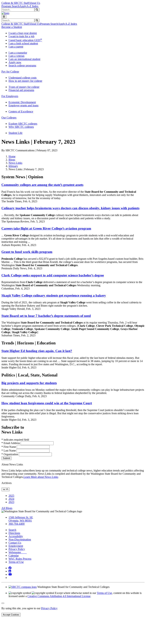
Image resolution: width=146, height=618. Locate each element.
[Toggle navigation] (3, 17)
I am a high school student (23, 43)
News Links (15, 162)
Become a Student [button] (11, 27)
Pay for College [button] (10, 71)
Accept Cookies (11, 614)
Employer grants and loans (23, 105)
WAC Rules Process (20, 558)
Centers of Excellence (21, 111)
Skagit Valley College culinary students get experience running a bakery (53, 295)
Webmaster (18, 552)
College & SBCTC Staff (15, 2)
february (13, 166)
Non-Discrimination (20, 539)
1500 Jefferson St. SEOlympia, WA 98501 (21, 519)
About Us (34, 2)
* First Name (9, 446)
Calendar (14, 555)
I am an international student (24, 59)
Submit (6, 458)
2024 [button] (11, 498)
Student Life (15, 132)
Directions (14, 533)
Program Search (10, 6)
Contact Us (15, 542)
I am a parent (16, 46)
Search (12, 529)
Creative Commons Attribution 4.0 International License (58, 596)
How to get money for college (25, 80)
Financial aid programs (21, 90)
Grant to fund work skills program (26, 252)
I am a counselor (18, 52)
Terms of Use (16, 561)
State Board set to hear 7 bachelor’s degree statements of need (46, 316)
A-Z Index (32, 6)
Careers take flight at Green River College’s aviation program (46, 228)
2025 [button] (11, 495)
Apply (23, 6)
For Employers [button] (9, 96)
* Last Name (9, 450)
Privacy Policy (17, 549)
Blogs (12, 159)
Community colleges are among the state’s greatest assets (42, 185)
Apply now (15, 62)
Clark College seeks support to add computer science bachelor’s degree (52, 275)
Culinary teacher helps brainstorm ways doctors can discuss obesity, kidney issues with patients (70, 208)
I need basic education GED (25, 40)
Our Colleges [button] (8, 117)
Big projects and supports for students (29, 383)
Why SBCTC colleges (21, 126)
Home (12, 156)
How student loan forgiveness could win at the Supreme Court (46, 403)
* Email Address (11, 443)
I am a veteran (16, 55)
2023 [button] (11, 502)
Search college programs (22, 65)
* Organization (9, 454)
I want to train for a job (21, 36)
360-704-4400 (17, 523)
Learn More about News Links (41, 476)
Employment (16, 545)
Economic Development (22, 102)
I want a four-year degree (23, 33)
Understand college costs (22, 77)
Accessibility (16, 536)
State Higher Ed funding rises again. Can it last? (36, 351)
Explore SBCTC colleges (23, 123)
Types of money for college (24, 86)
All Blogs (6, 508)
